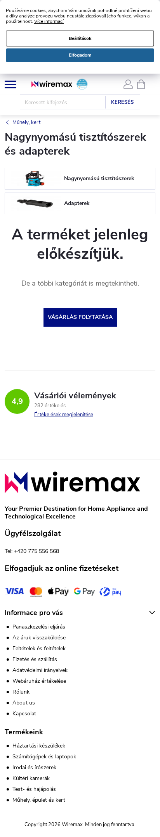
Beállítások (80, 38)
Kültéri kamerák (31, 778)
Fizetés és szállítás (34, 659)
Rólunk (21, 692)
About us (23, 702)
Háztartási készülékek (38, 746)
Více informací (49, 21)
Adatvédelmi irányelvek (40, 670)
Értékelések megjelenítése (63, 414)
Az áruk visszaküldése (39, 637)
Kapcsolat (24, 713)
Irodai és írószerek (34, 768)
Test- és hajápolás (34, 789)
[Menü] (10, 84)
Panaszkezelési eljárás (38, 626)
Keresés (122, 102)
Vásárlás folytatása (80, 317)
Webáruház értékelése (39, 681)
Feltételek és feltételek (39, 648)
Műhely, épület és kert (38, 800)
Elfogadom (80, 55)
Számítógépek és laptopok (44, 757)
